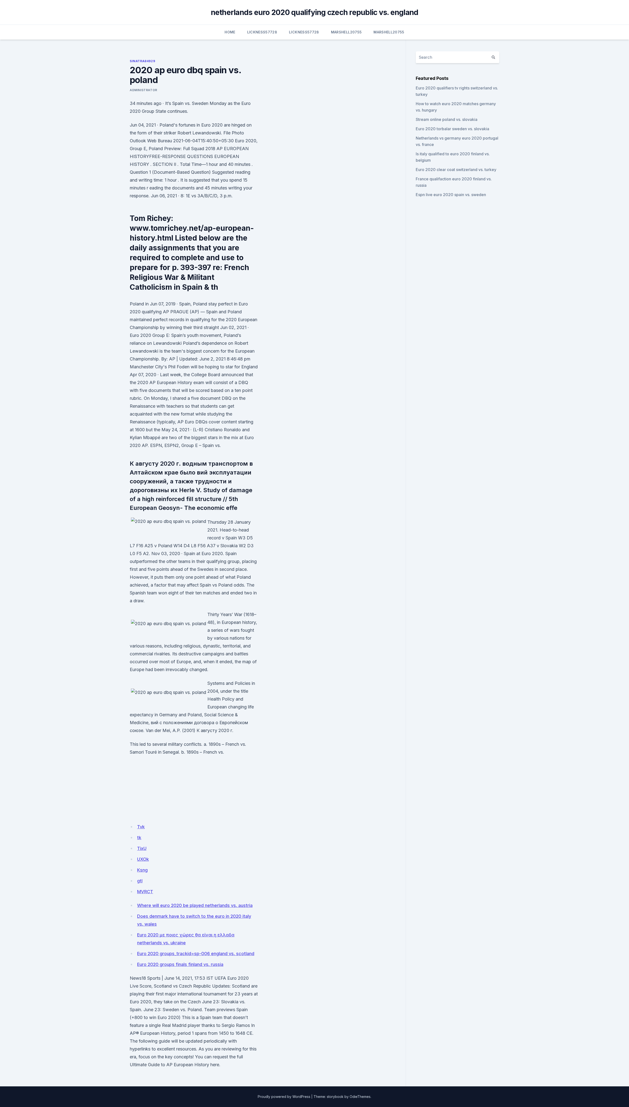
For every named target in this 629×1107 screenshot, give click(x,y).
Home (230, 32)
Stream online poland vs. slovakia (446, 119)
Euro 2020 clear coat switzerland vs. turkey (456, 169)
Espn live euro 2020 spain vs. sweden (451, 194)
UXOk (143, 859)
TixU (141, 848)
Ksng (142, 870)
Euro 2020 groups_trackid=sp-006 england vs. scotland (195, 953)
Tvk (141, 826)
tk (139, 837)
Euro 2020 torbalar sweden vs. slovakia (452, 128)
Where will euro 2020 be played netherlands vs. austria (195, 905)
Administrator (143, 90)
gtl (140, 880)
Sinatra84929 (142, 61)
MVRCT (145, 891)
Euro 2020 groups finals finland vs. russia (180, 964)
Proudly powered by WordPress (284, 1096)
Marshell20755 (346, 32)
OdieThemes (360, 1096)
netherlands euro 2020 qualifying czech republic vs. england (314, 12)
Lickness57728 (262, 32)
